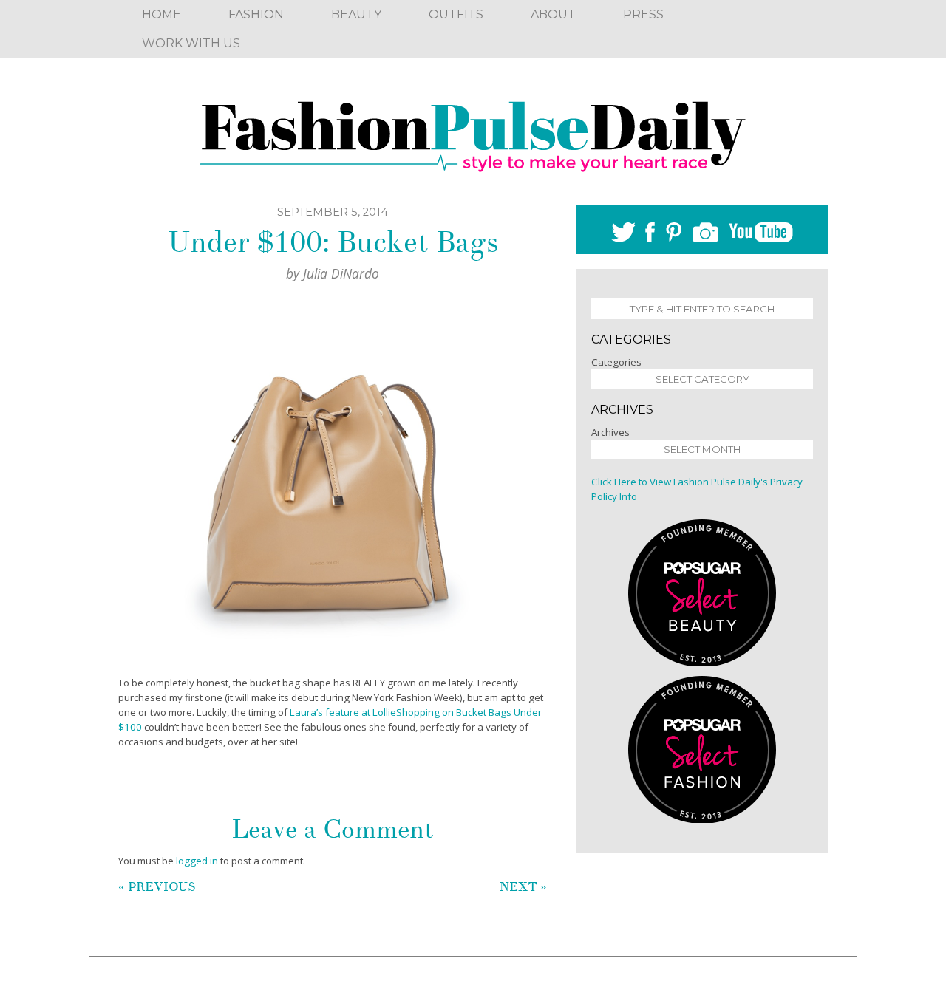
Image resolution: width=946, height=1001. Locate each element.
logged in (197, 860)
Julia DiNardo (341, 273)
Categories (616, 362)
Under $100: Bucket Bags (333, 242)
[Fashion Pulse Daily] (473, 131)
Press (643, 14)
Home (161, 14)
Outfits (456, 14)
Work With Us (191, 43)
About (553, 14)
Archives (610, 432)
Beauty (356, 14)
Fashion (256, 14)
